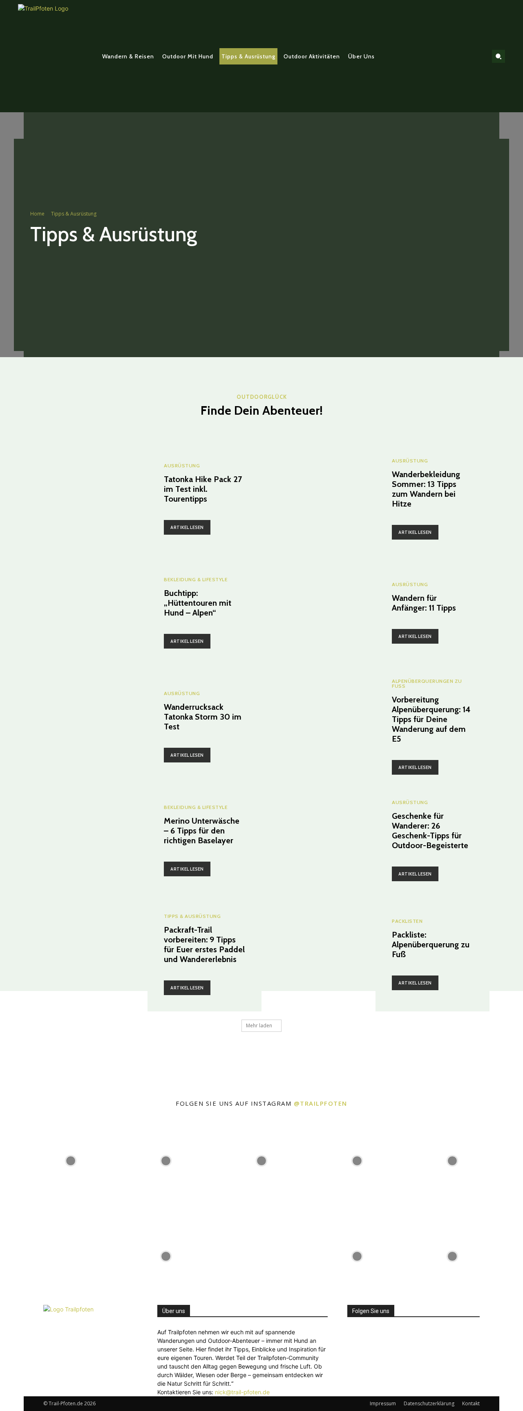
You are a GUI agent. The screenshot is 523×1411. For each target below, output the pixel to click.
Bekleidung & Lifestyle (196, 579)
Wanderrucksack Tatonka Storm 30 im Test (202, 716)
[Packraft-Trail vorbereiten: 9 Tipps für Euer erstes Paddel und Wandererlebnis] (91, 954)
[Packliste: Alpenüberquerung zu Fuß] (318, 954)
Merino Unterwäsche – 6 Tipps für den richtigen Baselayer (201, 830)
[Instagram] (464, 56)
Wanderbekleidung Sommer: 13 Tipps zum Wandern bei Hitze (426, 489)
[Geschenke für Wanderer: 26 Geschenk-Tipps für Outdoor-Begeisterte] (318, 841)
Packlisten (407, 921)
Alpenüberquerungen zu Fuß (427, 684)
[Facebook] (451, 56)
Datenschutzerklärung (429, 1403)
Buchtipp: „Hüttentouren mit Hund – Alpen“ (197, 603)
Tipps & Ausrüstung (192, 916)
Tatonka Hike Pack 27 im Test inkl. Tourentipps (203, 489)
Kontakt (471, 1403)
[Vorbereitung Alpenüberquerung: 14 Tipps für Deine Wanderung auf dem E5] (318, 727)
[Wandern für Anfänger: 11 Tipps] (318, 613)
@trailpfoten (320, 1103)
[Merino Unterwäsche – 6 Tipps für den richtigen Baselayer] (91, 841)
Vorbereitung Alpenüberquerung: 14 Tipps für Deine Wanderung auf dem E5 (431, 719)
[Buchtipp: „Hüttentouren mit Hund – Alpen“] (91, 613)
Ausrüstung (182, 465)
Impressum (383, 1403)
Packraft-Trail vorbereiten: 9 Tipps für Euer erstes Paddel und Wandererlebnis (204, 944)
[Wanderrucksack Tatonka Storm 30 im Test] (91, 727)
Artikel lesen (187, 527)
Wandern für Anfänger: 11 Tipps (424, 603)
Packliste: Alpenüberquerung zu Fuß (430, 944)
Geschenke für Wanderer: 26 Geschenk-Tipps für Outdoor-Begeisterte (430, 830)
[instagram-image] (71, 1160)
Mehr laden (259, 1025)
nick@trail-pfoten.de (242, 1392)
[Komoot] (477, 56)
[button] (498, 56)
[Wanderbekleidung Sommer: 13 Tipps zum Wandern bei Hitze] (318, 499)
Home (37, 213)
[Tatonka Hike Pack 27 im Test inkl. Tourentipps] (91, 499)
